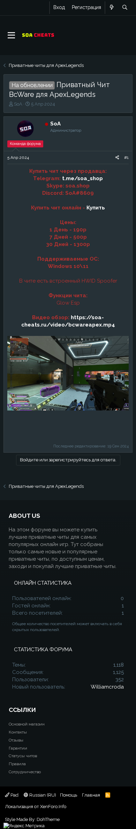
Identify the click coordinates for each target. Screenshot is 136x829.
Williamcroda (107, 687)
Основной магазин (27, 724)
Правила (17, 763)
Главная (91, 795)
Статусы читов (23, 755)
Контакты (18, 732)
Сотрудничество (25, 771)
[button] (11, 35)
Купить (95, 208)
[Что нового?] (111, 7)
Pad (13, 795)
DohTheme (48, 819)
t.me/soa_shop (82, 178)
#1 (126, 157)
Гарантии (18, 748)
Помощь (68, 795)
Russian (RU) (42, 795)
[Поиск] (124, 7)
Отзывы (16, 740)
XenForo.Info (53, 806)
